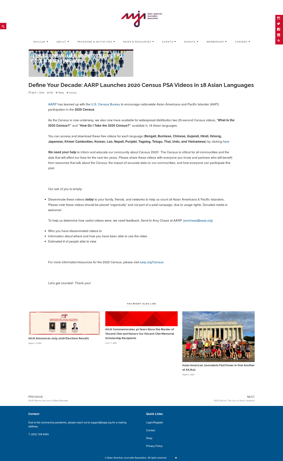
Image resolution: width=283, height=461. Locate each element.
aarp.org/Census (151, 262)
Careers (241, 42)
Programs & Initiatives (94, 42)
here (226, 141)
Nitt (51, 92)
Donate (190, 42)
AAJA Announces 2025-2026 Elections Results (58, 338)
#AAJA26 (39, 42)
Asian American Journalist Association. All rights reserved (137, 457)
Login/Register (154, 422)
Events (167, 42)
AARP (52, 104)
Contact (150, 430)
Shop (149, 438)
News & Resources (137, 42)
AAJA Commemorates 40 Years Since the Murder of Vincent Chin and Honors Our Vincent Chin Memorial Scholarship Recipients (139, 334)
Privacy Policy (154, 446)
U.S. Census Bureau (105, 104)
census (73, 92)
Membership (215, 42)
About (61, 42)
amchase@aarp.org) (198, 220)
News (61, 92)
